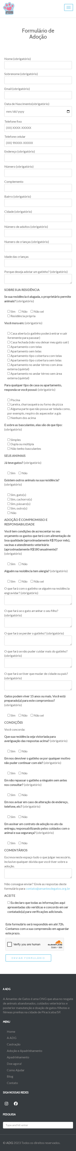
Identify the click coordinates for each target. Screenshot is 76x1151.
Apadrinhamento (18, 1057)
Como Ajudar (16, 1070)
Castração (13, 1044)
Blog (10, 1076)
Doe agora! (14, 1063)
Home (11, 1031)
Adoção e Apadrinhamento (24, 1050)
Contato (12, 1083)
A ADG (11, 1038)
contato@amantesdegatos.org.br (48, 888)
